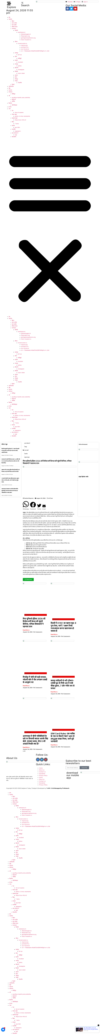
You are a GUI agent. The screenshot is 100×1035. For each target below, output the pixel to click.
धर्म (9, 95)
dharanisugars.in (26, 34)
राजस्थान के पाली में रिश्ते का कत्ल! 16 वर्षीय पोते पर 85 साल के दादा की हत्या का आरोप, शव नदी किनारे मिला (11, 460)
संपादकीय (14, 136)
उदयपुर (16, 53)
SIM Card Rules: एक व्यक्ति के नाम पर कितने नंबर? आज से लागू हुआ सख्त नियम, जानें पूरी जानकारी (63, 737)
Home (41, 768)
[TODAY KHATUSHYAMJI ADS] (88, 462)
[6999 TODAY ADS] (88, 449)
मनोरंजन (10, 92)
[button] (22, 3)
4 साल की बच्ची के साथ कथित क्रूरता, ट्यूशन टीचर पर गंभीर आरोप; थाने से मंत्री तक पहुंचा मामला (10, 480)
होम (9, 17)
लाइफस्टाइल (14, 118)
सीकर (16, 41)
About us (41, 770)
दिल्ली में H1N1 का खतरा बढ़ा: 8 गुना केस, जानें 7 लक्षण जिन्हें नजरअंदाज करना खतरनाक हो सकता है (63, 627)
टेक (12, 110)
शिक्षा (13, 122)
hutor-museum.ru (26, 39)
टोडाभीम (20, 82)
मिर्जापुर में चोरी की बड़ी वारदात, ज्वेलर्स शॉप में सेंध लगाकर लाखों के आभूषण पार (35, 679)
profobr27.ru (24, 47)
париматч (18, 131)
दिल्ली (13, 84)
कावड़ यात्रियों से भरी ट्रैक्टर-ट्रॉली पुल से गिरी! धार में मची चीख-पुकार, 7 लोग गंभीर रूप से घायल (62, 684)
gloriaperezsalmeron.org (28, 38)
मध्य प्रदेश (14, 25)
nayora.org (24, 45)
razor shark (21, 73)
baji (16, 135)
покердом (21, 69)
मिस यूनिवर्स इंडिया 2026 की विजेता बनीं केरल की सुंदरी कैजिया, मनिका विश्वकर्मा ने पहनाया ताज (34, 622)
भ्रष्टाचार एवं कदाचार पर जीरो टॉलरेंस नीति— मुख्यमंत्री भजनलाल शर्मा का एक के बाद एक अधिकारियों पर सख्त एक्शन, (10, 490)
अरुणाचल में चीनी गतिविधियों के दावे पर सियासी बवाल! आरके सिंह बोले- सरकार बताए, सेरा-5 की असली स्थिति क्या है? (35, 740)
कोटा (16, 77)
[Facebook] (68, 9)
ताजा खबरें (26, 450)
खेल (9, 88)
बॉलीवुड (13, 94)
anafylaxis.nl (21, 32)
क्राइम (13, 125)
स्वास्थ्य (10, 90)
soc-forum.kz (25, 49)
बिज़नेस (10, 103)
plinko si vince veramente (22, 116)
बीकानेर (16, 67)
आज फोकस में (15, 133)
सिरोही (16, 30)
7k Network (65, 788)
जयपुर (16, 81)
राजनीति (13, 129)
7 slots (17, 123)
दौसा (16, 56)
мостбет (17, 127)
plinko (20, 66)
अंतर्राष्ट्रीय (11, 86)
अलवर (16, 75)
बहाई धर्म (14, 99)
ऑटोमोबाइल (14, 105)
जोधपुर (16, 79)
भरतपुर (16, 64)
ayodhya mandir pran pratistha (21, 97)
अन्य (10, 108)
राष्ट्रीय (10, 19)
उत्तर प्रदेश (14, 23)
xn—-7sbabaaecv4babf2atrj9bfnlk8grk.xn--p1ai (35, 51)
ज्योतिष (13, 101)
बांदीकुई (19, 58)
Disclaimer (42, 773)
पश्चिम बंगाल (14, 26)
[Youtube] (75, 9)
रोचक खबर (14, 114)
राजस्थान (14, 28)
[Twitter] (71, 9)
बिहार (13, 21)
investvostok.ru (22, 43)
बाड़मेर (16, 60)
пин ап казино (19, 112)
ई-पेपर (10, 107)
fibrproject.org (25, 36)
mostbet (20, 62)
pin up (20, 54)
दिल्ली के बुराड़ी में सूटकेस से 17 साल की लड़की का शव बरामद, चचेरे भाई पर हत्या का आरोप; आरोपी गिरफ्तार (10, 450)
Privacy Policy (43, 775)
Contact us (42, 772)
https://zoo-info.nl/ (20, 120)
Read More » (26, 630)
